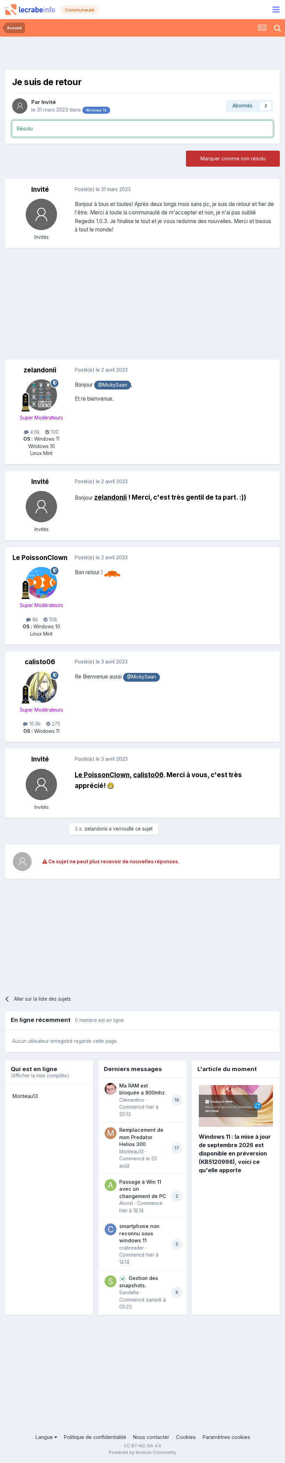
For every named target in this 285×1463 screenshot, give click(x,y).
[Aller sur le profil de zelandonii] (41, 395)
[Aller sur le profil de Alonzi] (110, 1185)
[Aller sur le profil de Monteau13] (110, 1133)
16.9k (34, 724)
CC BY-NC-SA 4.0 (142, 1445)
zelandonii (40, 370)
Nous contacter (151, 1437)
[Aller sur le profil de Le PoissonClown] (41, 582)
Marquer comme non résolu (233, 159)
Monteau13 (25, 1096)
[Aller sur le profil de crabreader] (110, 1229)
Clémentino (131, 1100)
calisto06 (40, 662)
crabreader (131, 1248)
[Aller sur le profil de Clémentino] (110, 1089)
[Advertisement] (142, 52)
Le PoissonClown (40, 558)
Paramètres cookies (226, 1437)
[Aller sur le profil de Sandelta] (110, 1281)
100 (54, 432)
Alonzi (126, 1203)
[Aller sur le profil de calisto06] (41, 687)
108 (52, 619)
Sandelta (129, 1292)
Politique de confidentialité (95, 1437)
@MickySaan (112, 385)
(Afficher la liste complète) (40, 1075)
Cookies (186, 1437)
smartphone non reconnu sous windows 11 (139, 1233)
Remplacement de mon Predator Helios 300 (141, 1137)
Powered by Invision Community (142, 1452)
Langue (44, 1437)
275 (55, 724)
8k (34, 619)
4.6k (34, 432)
